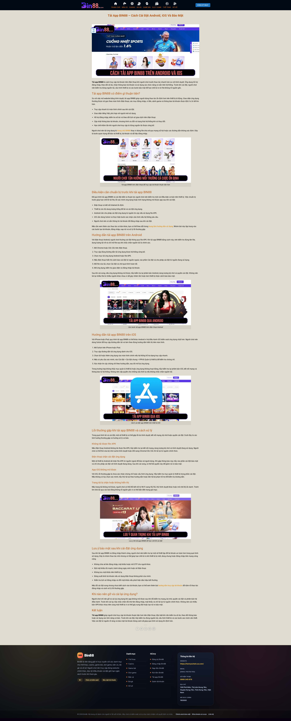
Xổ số (130, 686)
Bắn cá (131, 677)
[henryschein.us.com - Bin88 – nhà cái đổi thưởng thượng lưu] (94, 5)
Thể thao (131, 659)
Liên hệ (211, 714)
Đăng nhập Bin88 (159, 664)
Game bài (132, 668)
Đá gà (130, 681)
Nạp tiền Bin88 (158, 668)
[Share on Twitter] (141, 629)
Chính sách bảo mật (183, 714)
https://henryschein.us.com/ (192, 664)
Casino (131, 664)
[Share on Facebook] (137, 629)
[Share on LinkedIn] (154, 629)
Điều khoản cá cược (199, 714)
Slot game (132, 673)
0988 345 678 (186, 679)
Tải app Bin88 (157, 677)
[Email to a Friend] (145, 629)
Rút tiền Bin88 (157, 673)
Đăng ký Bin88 (158, 659)
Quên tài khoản (158, 681)
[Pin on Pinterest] (150, 629)
